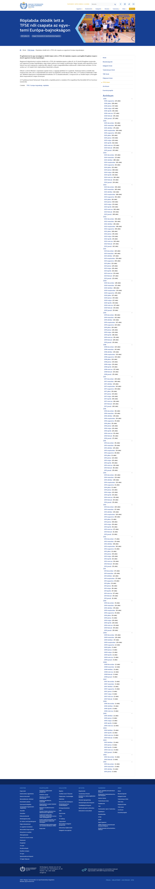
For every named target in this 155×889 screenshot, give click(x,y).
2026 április (108, 111)
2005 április (108, 723)
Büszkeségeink (107, 62)
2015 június (107, 458)
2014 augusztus (109, 485)
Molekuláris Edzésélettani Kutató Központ (106, 795)
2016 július (107, 423)
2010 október (108, 608)
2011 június (107, 586)
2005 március (108, 725)
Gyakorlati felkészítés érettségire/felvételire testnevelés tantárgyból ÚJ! (48, 816)
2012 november (109, 541)
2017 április (107, 399)
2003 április (108, 747)
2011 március (108, 593)
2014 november (109, 477)
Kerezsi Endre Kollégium (66, 801)
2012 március (108, 561)
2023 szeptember (109, 194)
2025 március (108, 145)
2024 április (108, 175)
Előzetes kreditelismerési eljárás (46, 808)
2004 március (108, 735)
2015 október (108, 448)
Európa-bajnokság (36, 85)
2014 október (108, 480)
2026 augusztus (109, 101)
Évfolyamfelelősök (64, 808)
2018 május (107, 364)
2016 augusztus (109, 421)
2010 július (107, 615)
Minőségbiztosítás (25, 818)
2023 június (107, 202)
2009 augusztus (109, 645)
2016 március (108, 433)
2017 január (107, 406)
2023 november (109, 189)
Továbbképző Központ (85, 805)
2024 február (108, 180)
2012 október (108, 544)
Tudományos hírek (109, 70)
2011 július (107, 583)
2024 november (109, 157)
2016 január (108, 438)
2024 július (107, 167)
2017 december (109, 379)
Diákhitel (61, 799)
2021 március (108, 273)
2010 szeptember (109, 610)
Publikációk (101, 803)
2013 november (109, 509)
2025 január (108, 150)
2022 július (107, 231)
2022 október (108, 224)
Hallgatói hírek (107, 66)
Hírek (104, 57)
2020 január (108, 310)
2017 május (107, 396)
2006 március (108, 711)
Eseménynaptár (108, 90)
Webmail (81, 4)
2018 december (109, 347)
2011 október (108, 576)
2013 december (109, 507)
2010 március (108, 625)
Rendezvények (24, 848)
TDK (99, 806)
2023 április (107, 207)
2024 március (108, 177)
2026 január (108, 118)
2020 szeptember (109, 290)
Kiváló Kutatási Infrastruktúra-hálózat (107, 829)
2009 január (108, 660)
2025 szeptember (109, 130)
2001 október (108, 769)
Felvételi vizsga (43, 794)
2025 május (107, 140)
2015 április (107, 463)
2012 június (107, 554)
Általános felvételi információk (44, 797)
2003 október (108, 742)
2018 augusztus (109, 357)
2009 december (109, 635)
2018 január (108, 374)
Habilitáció (101, 811)
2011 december (109, 571)
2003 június (108, 745)
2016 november (109, 413)
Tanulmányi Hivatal (84, 793)
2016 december (109, 411)
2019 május (107, 332)
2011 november (108, 573)
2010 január (108, 630)
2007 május (108, 694)
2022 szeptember (109, 226)
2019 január (108, 342)
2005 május (108, 720)
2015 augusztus (109, 453)
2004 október (108, 730)
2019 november (109, 317)
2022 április (107, 239)
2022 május (107, 236)
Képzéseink (82, 791)
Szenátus (22, 813)
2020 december (109, 283)
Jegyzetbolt (62, 821)
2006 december (109, 703)
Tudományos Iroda (103, 801)
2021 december (109, 251)
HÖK (60, 810)
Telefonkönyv (71, 4)
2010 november (109, 605)
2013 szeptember (109, 514)
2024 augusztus (109, 165)
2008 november (109, 667)
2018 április (107, 367)
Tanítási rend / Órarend (65, 793)
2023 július (107, 199)
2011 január (107, 598)
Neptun (76, 4)
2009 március (108, 657)
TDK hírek (106, 74)
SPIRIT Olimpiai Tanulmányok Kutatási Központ (106, 825)
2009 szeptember (110, 642)
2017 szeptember (109, 386)
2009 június (108, 650)
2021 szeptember (109, 258)
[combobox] (104, 4)
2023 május (107, 204)
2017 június (107, 394)
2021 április (107, 271)
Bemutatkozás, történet (26, 799)
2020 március (108, 305)
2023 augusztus (109, 197)
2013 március (108, 529)
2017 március (108, 401)
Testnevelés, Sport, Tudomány (106, 809)
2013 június (107, 522)
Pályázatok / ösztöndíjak (66, 796)
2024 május (108, 172)
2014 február (108, 500)
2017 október (108, 384)
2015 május (107, 460)
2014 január (108, 502)
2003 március (108, 750)
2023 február (108, 212)
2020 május (108, 300)
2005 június (108, 718)
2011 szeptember (109, 578)
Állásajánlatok (24, 835)
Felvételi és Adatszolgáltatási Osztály (87, 796)
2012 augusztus (109, 549)
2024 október (108, 160)
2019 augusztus (109, 325)
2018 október (108, 352)
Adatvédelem (126, 880)
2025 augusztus (109, 133)
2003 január (108, 752)
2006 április (108, 708)
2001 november (109, 766)
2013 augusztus (109, 517)
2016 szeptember (109, 418)
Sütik (132, 880)
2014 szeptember (109, 482)
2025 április (107, 143)
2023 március (108, 209)
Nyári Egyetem (102, 822)
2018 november (109, 349)
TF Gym (22, 853)
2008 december (109, 664)
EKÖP (99, 819)
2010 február (108, 628)
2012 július (107, 551)
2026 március (108, 113)
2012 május (107, 556)
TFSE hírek (30, 50)
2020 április (108, 303)
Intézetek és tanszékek (85, 810)
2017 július (107, 391)
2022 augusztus (109, 229)
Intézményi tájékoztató (65, 827)
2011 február (108, 596)
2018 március (108, 369)
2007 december (109, 681)
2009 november (109, 637)
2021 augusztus (109, 261)
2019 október (108, 320)
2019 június (107, 330)
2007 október (108, 686)
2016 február (108, 436)
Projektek (22, 843)
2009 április (108, 655)
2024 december (109, 155)
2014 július (107, 487)
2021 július (107, 263)
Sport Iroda (62, 813)
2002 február (108, 759)
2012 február (108, 564)
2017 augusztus (109, 389)
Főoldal (108, 880)
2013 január (107, 534)
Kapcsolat (23, 791)
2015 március (108, 465)
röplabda (46, 85)
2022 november (109, 221)
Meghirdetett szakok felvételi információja (47, 805)
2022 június (107, 234)
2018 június (107, 362)
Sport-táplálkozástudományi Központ (106, 791)
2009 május (108, 652)
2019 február (108, 340)
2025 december (109, 123)
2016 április (107, 431)
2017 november (109, 381)
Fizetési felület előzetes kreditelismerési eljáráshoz (47, 812)
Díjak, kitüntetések (25, 824)
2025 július (107, 135)
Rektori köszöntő (25, 796)
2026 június (108, 106)
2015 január (107, 470)
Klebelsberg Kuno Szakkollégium (64, 805)
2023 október (108, 192)
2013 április (107, 527)
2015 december (109, 443)
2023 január (108, 214)
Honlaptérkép (116, 880)
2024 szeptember (109, 162)
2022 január (108, 246)
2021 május (107, 268)
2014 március (108, 497)
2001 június (107, 771)
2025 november (109, 125)
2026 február (108, 116)
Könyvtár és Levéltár (25, 832)
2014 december (109, 475)
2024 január (108, 182)
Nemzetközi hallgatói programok (65, 824)
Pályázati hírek (108, 78)
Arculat (22, 845)
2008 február (108, 674)
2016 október (108, 416)
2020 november (109, 285)
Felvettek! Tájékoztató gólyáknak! (45, 791)
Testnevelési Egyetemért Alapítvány (27, 807)
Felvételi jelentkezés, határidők (45, 801)
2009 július (107, 647)
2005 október (108, 715)
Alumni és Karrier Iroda (26, 837)
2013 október (108, 512)
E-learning (86, 4)
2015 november (109, 445)
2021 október (108, 256)
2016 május (107, 428)
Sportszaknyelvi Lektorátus (86, 808)
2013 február (108, 532)
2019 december (109, 315)
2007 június (108, 691)
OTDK (99, 817)
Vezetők (22, 810)
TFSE (28, 85)
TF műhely (62, 818)
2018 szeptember (109, 354)
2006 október (108, 706)
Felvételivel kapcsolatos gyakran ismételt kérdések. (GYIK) (48, 825)
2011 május (107, 588)
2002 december (109, 757)
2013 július (107, 519)
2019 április (107, 335)
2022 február (108, 244)
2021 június (107, 266)
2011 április (107, 591)
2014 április (107, 495)
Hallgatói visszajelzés (65, 830)
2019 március (108, 337)
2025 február (108, 148)
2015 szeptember (109, 450)
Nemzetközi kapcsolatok (27, 829)
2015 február (108, 468)
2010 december (109, 603)
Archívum (106, 86)
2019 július (107, 327)
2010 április (107, 623)
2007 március (108, 696)
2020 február (108, 308)
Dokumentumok (24, 816)
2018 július (107, 359)
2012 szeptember (109, 546)
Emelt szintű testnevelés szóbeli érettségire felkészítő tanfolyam (47, 821)
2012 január (107, 566)
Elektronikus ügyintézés (27, 793)
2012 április (107, 559)
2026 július (107, 103)
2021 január (107, 278)
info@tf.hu (43, 872)
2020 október (108, 288)
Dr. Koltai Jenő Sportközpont (28, 821)
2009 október (108, 640)
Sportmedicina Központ (26, 856)
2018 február (108, 372)
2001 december (109, 764)
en (133, 4)
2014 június (107, 490)
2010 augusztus (109, 613)
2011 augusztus (109, 581)
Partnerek (23, 840)
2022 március (108, 241)
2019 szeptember (109, 322)
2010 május (107, 620)
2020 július (107, 295)
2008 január (108, 677)
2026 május (108, 108)
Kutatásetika (101, 814)
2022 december (109, 219)
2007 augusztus (109, 689)
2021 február (108, 276)
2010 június (107, 618)
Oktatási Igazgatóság (85, 800)
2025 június (107, 138)
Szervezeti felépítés (25, 804)
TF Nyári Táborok (24, 859)
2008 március (108, 672)
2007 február (108, 699)
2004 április (108, 732)
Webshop (132, 8)
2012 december (109, 539)
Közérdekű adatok (25, 801)
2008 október (108, 669)
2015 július (107, 455)
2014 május (107, 492)
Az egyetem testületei (26, 827)
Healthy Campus (24, 851)
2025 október (108, 128)
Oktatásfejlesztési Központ (86, 802)
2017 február (108, 404)
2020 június (108, 298)
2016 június (107, 426)
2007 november (109, 684)
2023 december (109, 187)
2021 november (109, 253)
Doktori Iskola (102, 798)
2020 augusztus (109, 293)
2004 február (108, 737)
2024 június (108, 170)
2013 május (107, 524)
